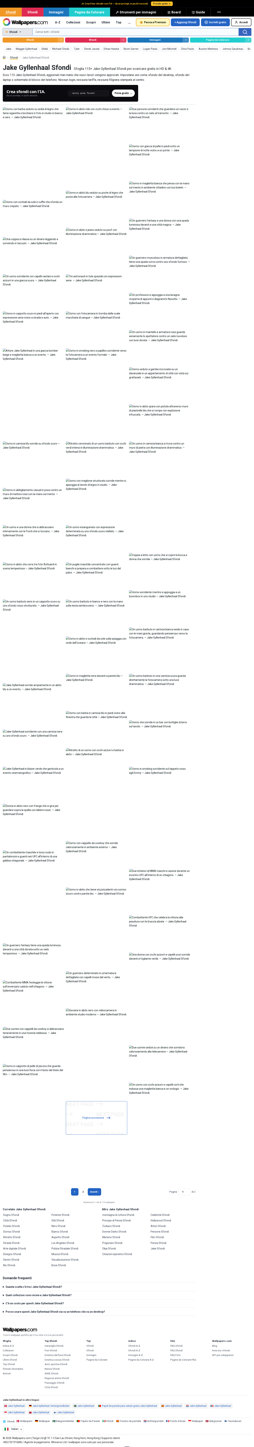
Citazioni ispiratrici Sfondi (117, 1254)
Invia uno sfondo (221, 1350)
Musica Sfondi (60, 1254)
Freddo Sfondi (11, 1226)
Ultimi (106, 22)
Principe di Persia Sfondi (116, 1220)
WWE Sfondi (51, 1373)
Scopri (91, 22)
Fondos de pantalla (130, 1421)
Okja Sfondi (109, 1248)
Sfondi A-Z (134, 1345)
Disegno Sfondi (12, 1254)
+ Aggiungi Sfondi (185, 22)
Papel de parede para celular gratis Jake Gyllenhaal (129, 1405)
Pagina (173, 1191)
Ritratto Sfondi (11, 1237)
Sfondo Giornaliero (13, 1368)
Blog (214, 1345)
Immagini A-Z (135, 1355)
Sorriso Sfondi (11, 1231)
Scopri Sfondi (10, 1355)
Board (176, 12)
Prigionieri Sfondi (112, 1242)
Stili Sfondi (58, 1220)
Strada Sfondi (11, 1242)
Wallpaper (44, 1421)
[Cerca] (245, 32)
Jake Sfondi (158, 1248)
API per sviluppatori (223, 1355)
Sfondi (11, 12)
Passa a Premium (155, 22)
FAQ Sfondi (176, 1345)
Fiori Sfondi (51, 1350)
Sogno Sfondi (11, 1214)
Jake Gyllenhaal (16, 1405)
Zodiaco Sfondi (111, 1226)
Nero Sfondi (58, 1226)
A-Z (57, 22)
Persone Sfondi (160, 1231)
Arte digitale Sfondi (14, 1248)
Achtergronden (155, 1421)
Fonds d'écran (178, 1421)
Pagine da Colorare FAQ (183, 1359)
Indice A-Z (8, 1345)
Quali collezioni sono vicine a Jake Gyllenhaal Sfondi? (39, 1295)
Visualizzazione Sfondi (65, 1259)
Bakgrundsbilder (65, 1421)
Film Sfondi (157, 1237)
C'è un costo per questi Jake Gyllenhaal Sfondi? (35, 1303)
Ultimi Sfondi (10, 1359)
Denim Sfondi (11, 1259)
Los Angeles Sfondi (63, 1242)
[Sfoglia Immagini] (186, 40)
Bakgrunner (215, 1421)
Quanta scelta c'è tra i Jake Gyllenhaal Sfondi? (34, 1286)
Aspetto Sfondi (60, 1237)
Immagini (56, 12)
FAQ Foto (175, 1355)
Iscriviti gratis (217, 22)
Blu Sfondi (9, 1265)
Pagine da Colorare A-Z (141, 1359)
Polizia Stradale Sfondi (65, 1248)
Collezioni (73, 22)
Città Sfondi (10, 1220)
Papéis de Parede (90, 1421)
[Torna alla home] (25, 22)
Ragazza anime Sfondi (57, 1378)
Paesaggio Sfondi (54, 1382)
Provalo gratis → (162, 3)
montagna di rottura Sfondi (118, 1214)
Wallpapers (26, 1421)
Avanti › (94, 1191)
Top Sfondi (9, 1364)
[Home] (4, 57)
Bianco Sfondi (60, 1231)
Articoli (7, 1373)
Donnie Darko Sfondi (114, 1231)
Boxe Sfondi (59, 1265)
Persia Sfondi (158, 1242)
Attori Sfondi (158, 1226)
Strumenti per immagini (138, 12)
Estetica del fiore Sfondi (58, 1355)
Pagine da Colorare (89, 12)
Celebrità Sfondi (160, 1214)
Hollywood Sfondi (161, 1220)
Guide (200, 12)
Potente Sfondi (60, 1214)
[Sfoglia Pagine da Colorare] (248, 40)
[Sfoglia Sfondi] (61, 40)
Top (118, 22)
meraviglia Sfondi (54, 1345)
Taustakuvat (234, 1421)
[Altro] (219, 12)
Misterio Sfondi (111, 1237)
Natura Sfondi (52, 1368)
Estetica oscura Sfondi (57, 1359)
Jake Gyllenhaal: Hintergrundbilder (51, 1405)
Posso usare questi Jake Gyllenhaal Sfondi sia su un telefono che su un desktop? (55, 1311)
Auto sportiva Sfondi (56, 1364)
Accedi (243, 22)
